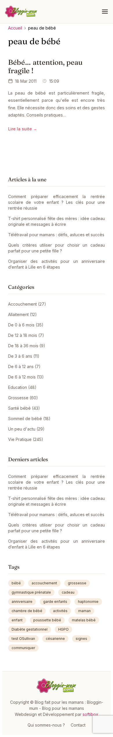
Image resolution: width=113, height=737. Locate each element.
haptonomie (88, 601)
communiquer (23, 648)
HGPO (63, 629)
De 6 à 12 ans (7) (24, 366)
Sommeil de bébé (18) (29, 418)
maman (84, 611)
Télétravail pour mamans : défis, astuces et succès (56, 234)
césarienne (55, 638)
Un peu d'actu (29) (26, 428)
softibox (90, 714)
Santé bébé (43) (24, 408)
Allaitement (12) (22, 314)
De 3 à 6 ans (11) (23, 356)
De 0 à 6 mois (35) (25, 324)
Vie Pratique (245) (25, 439)
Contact (78, 725)
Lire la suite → (22, 128)
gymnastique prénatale (31, 592)
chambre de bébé (27, 611)
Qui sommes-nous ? (46, 725)
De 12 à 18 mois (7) (26, 335)
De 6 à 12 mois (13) (26, 376)
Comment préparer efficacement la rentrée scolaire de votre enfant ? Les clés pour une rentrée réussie (56, 202)
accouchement (44, 583)
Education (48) (22, 387)
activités (60, 611)
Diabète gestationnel (30, 629)
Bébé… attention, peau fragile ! (45, 66)
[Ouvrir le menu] (104, 11)
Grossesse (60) (23, 397)
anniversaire (22, 601)
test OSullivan (23, 638)
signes (81, 638)
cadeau (68, 592)
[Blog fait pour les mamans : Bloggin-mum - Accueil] (21, 11)
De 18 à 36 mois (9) (26, 345)
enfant (17, 620)
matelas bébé (84, 620)
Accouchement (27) (27, 304)
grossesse (77, 583)
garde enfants (55, 601)
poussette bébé (47, 620)
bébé (16, 583)
